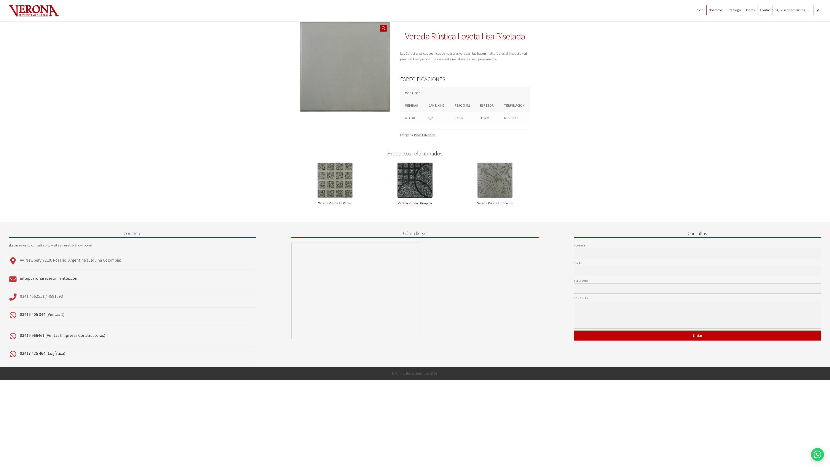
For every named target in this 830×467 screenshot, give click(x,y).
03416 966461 (32, 335)
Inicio (700, 10)
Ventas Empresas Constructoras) (76, 335)
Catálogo (734, 10)
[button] (817, 454)
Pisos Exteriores (425, 135)
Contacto (767, 10)
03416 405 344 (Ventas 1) (42, 314)
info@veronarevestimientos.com (49, 278)
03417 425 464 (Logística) (42, 353)
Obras (750, 10)
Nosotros (715, 10)
